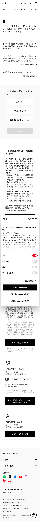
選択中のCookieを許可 (20, 294)
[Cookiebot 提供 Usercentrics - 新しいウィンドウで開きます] (27, 219)
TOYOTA (4, 3)
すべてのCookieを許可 (20, 287)
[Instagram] (26, 476)
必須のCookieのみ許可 (20, 301)
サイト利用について (19, 499)
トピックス (34, 9)
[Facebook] (15, 476)
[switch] (35, 261)
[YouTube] (20, 476)
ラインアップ (7, 9)
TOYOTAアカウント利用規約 (12, 505)
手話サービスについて (20, 434)
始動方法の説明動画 (29, 76)
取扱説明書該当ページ (28, 64)
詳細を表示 (29, 281)
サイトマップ (7, 499)
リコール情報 (7, 511)
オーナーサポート (19, 9)
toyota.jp (18, 233)
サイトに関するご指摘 (20, 343)
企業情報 (26, 508)
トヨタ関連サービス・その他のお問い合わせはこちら (20, 401)
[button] (33, 515)
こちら (17, 170)
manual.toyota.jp (9, 235)
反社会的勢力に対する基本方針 (12, 508)
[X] (10, 476)
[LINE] (4, 476)
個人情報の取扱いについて (11, 502)
